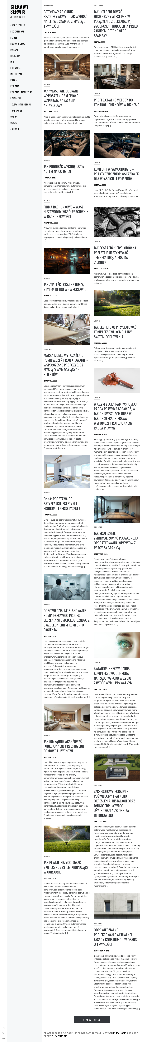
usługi (13, 122)
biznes (13, 37)
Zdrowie (14, 128)
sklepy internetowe (20, 104)
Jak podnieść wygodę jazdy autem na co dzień (64, 169)
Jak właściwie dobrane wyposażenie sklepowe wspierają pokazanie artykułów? (61, 98)
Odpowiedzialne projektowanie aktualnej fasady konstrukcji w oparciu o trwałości (117, 937)
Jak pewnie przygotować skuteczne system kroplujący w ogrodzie (66, 867)
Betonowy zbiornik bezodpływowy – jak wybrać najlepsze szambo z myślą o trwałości (66, 19)
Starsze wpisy (91, 1019)
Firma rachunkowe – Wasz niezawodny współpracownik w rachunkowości (66, 211)
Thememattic (59, 1036)
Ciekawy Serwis (19, 9)
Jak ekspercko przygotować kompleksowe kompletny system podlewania (115, 331)
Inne (12, 62)
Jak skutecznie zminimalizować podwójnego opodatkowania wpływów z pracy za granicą (116, 540)
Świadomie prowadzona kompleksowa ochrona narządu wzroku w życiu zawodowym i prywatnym (113, 675)
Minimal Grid (118, 1033)
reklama (14, 86)
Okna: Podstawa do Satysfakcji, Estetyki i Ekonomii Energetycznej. (62, 503)
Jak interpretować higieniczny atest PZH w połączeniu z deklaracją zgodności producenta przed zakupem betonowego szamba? (116, 23)
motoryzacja (17, 74)
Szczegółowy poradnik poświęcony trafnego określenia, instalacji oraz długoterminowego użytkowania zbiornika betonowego (114, 803)
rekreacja (15, 98)
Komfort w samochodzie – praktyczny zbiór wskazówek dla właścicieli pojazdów (116, 173)
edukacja (15, 56)
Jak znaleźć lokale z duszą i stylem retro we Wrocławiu (65, 287)
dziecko (14, 49)
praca (13, 80)
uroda (13, 116)
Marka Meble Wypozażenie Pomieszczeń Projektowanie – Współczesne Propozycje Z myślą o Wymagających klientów (66, 364)
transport (16, 110)
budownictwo (17, 43)
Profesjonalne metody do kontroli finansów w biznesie (116, 102)
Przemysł (48, 5)
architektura (17, 25)
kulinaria (15, 68)
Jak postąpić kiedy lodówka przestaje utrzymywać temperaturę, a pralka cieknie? (115, 255)
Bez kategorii (17, 31)
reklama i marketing (21, 92)
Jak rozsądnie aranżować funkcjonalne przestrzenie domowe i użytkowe (64, 746)
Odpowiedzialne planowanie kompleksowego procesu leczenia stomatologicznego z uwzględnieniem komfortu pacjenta (67, 620)
